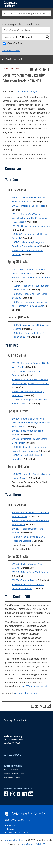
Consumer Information (18, 832)
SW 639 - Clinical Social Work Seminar (30, 572)
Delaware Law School (12, 778)
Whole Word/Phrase (15, 43)
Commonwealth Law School (14, 774)
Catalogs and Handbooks (10, 4)
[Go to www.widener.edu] (25, 815)
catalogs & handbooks (14, 840)
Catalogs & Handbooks (15, 720)
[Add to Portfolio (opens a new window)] (36, 69)
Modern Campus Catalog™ (32, 844)
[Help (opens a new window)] (48, 69)
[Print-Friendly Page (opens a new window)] (44, 69)
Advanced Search (11, 50)
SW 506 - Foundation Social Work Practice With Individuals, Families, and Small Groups (31, 422)
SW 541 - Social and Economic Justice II (31, 277)
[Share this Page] (40, 69)
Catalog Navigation (15, 59)
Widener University (11, 770)
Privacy (10, 829)
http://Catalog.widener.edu (34, 686)
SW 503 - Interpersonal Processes (28, 205)
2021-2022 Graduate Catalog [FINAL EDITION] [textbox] (26, 13)
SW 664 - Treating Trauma (25, 580)
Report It (11, 825)
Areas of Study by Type (26, 91)
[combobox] (26, 13)
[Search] (47, 37)
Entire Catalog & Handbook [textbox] (17, 30)
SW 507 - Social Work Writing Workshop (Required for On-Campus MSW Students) (29, 217)
